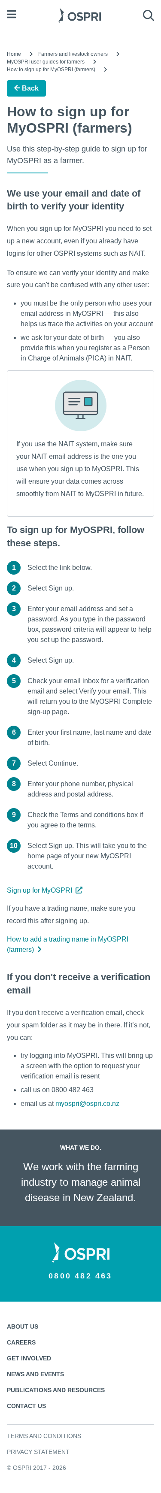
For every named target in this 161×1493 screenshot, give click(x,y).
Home (14, 54)
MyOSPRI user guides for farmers (46, 62)
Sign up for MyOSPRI (39, 890)
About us (22, 1326)
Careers (21, 1342)
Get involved (29, 1358)
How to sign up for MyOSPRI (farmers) (51, 70)
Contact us (26, 1405)
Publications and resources (56, 1390)
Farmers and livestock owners (73, 54)
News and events (35, 1374)
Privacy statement (38, 1451)
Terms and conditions (44, 1435)
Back (29, 88)
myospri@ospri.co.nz (87, 1103)
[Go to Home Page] (79, 14)
